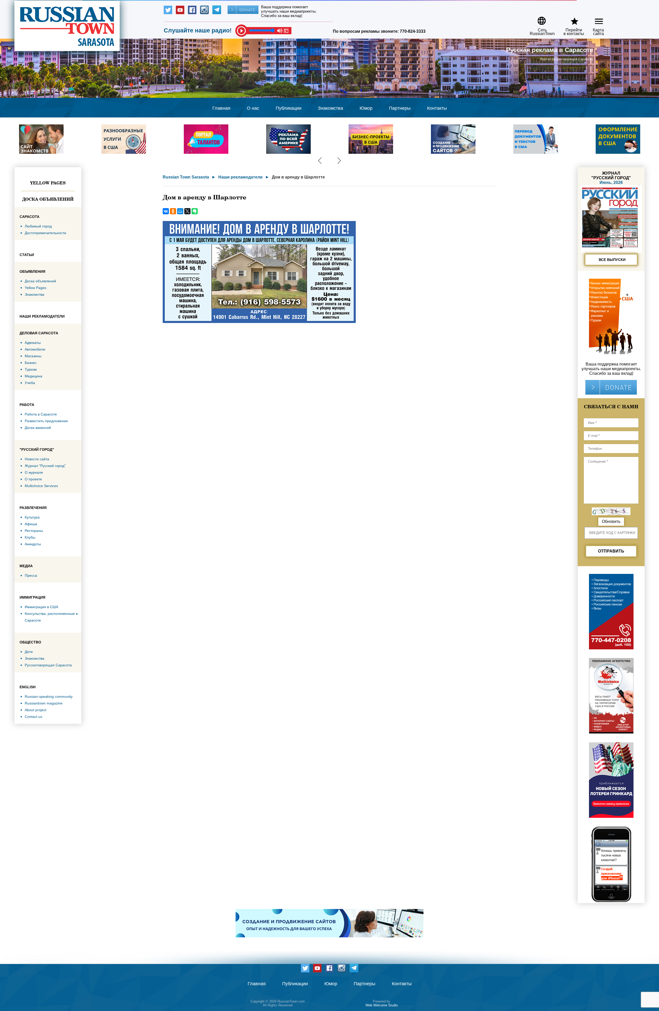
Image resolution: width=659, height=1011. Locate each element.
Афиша (31, 524)
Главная (221, 108)
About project (35, 710)
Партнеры (400, 108)
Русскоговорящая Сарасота (48, 665)
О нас (253, 108)
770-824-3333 (413, 31)
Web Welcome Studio (382, 1005)
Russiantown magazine (44, 703)
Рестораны (34, 531)
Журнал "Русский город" (45, 466)
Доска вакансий (38, 428)
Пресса (31, 575)
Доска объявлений (48, 199)
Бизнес (31, 363)
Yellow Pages (48, 183)
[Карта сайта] (594, 19)
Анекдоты (33, 544)
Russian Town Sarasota (186, 177)
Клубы (30, 537)
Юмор (366, 108)
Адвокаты (33, 343)
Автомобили (35, 349)
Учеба (30, 383)
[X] (187, 211)
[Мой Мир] (180, 211)
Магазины (33, 356)
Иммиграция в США (41, 607)
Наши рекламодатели (240, 177)
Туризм (31, 369)
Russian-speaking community (49, 696)
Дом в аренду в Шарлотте (298, 177)
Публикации (288, 108)
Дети (29, 652)
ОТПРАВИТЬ (611, 551)
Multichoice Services (41, 486)
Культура (32, 517)
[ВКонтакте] (166, 211)
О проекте (33, 479)
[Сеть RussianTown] (539, 19)
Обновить (611, 521)
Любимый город (38, 226)
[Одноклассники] (173, 211)
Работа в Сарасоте (41, 414)
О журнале (34, 472)
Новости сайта (37, 459)
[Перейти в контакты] (570, 19)
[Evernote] (195, 211)
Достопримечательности (45, 233)
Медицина (33, 376)
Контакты (437, 108)
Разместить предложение (46, 421)
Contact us (33, 717)
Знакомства (330, 108)
